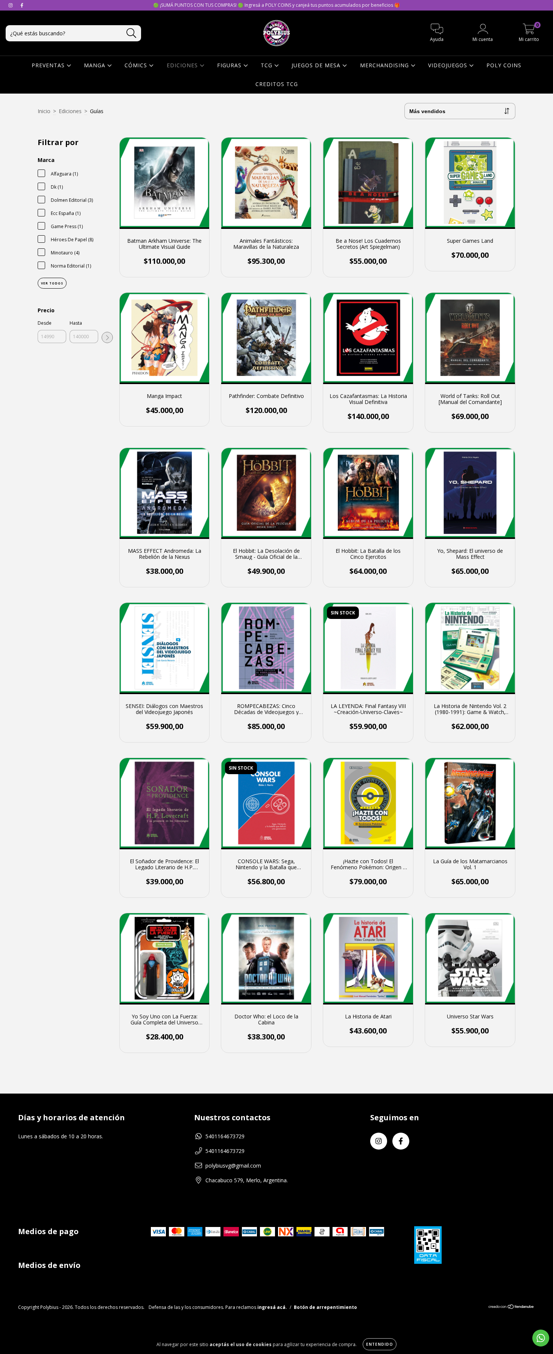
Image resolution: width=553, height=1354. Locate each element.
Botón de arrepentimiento (325, 1307)
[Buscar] (131, 33)
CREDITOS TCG (276, 84)
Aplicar (107, 337)
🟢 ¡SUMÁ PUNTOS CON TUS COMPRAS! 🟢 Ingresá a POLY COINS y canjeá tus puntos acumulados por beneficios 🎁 (276, 5)
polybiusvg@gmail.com (233, 1165)
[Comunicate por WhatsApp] (540, 1338)
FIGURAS (230, 65)
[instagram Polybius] (11, 5)
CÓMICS (137, 65)
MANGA (95, 65)
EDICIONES (183, 65)
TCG (267, 65)
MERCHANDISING (385, 65)
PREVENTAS (49, 65)
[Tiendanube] (511, 1307)
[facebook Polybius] (22, 5)
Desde (45, 323)
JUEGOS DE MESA (317, 65)
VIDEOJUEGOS (448, 65)
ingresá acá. (272, 1307)
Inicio (44, 111)
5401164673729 (225, 1136)
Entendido (379, 1344)
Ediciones (70, 111)
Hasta (76, 323)
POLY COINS (503, 65)
